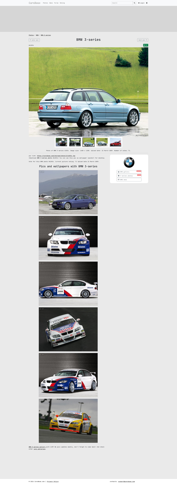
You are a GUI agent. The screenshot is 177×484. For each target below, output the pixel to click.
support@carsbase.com (126, 481)
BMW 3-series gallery (37, 447)
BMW (37, 35)
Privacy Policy (53, 481)
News (51, 3)
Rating (62, 3)
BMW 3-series (46, 35)
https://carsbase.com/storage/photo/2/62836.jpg (56, 156)
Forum (56, 3)
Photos (45, 3)
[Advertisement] (88, 18)
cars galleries (39, 449)
